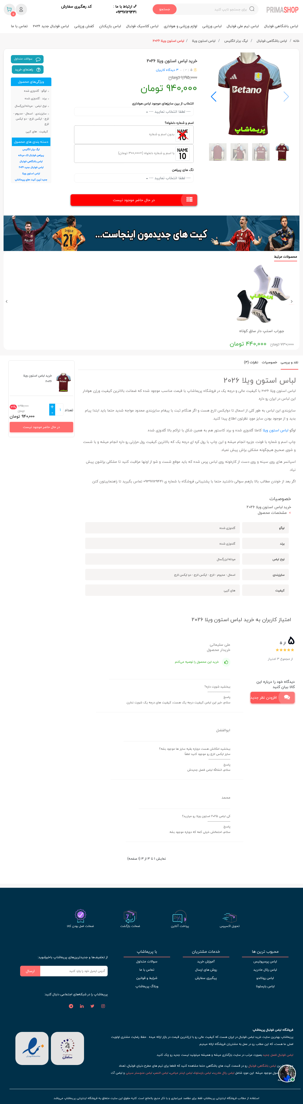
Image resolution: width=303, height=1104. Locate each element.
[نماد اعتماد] (32, 1047)
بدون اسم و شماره (162, 134)
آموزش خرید (206, 961)
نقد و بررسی (289, 362)
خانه (296, 41)
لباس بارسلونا (265, 986)
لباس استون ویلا (204, 41)
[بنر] (151, 233)
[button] (213, 96)
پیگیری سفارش (206, 978)
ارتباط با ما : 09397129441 (124, 9)
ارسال (30, 971)
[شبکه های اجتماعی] (103, 1006)
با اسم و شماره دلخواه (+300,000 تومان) (146, 153)
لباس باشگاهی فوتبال (281, 26)
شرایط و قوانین (146, 978)
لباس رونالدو (265, 978)
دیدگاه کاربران (165, 70)
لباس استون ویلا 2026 (168, 41)
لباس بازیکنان (110, 26)
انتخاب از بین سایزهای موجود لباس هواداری (163, 103)
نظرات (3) (251, 362)
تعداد (69, 410)
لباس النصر (161, 1072)
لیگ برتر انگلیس (236, 41)
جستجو (164, 9)
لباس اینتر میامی (181, 1072)
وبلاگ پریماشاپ (146, 986)
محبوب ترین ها (265, 951)
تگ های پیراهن (183, 169)
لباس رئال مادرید (265, 970)
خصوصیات (269, 362)
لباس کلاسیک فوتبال (142, 26)
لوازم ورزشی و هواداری (180, 26)
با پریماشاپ (147, 951)
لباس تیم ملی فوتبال (243, 26)
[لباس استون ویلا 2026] (250, 94)
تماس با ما (19, 26)
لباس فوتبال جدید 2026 (51, 26)
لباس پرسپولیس (265, 961)
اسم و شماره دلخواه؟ (179, 122)
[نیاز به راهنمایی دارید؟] (287, 1075)
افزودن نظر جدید (263, 697)
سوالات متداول (23, 58)
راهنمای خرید (24, 69)
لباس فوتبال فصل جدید (278, 1054)
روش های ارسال (206, 970)
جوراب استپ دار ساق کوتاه (261, 331)
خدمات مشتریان (206, 951)
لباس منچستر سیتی (139, 1072)
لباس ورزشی (212, 26)
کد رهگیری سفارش (76, 7)
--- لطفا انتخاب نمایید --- (169, 111)
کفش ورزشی (84, 26)
